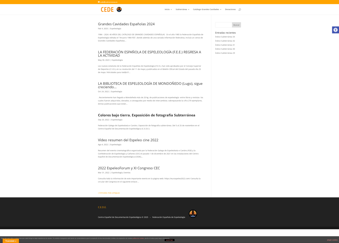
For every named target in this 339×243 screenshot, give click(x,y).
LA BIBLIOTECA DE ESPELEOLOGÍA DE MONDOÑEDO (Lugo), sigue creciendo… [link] (150, 85)
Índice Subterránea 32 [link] (225, 41)
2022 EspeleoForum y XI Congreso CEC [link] (129, 168)
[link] (335, 29)
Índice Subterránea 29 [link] (225, 53)
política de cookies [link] (138, 238)
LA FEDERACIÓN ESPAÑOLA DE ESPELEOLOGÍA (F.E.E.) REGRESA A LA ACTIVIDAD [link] (149, 54)
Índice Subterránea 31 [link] (225, 45)
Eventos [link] (127, 172)
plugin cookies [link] (332, 240)
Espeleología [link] (115, 28)
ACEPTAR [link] (169, 240)
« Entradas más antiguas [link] (109, 193)
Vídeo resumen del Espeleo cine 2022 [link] (128, 140)
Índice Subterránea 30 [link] (225, 49)
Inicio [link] (167, 9)
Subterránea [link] (181, 9)
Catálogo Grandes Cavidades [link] (206, 9)
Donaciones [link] (230, 9)
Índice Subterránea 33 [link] (225, 36)
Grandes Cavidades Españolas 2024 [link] (126, 24)
